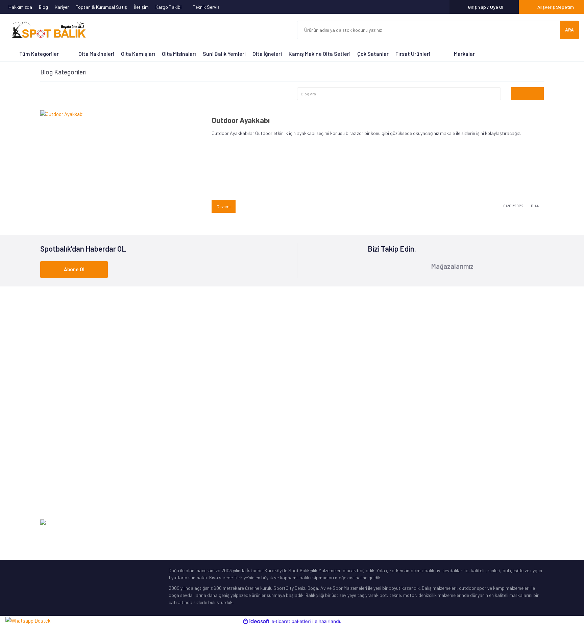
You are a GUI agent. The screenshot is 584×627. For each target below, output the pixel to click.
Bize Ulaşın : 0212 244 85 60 (293, 345)
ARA (569, 29)
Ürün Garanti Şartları (318, 470)
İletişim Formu (439, 408)
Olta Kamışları (138, 53)
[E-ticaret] (291, 621)
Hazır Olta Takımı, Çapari (65, 449)
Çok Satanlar (373, 53)
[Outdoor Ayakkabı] (120, 164)
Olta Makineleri (96, 53)
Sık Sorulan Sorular (317, 460)
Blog (43, 7)
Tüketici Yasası (440, 481)
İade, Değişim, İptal (445, 449)
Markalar (464, 53)
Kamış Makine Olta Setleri (319, 53)
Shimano (178, 408)
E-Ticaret (534, 523)
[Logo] (45, 30)
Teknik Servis (207, 7)
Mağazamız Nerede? (317, 429)
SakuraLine (180, 460)
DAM (173, 481)
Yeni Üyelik (435, 418)
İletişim (141, 7)
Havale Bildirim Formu (447, 429)
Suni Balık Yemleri (224, 53)
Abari (174, 470)
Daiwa (175, 429)
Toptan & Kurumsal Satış (101, 7)
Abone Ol (74, 269)
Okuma (176, 418)
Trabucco (178, 439)
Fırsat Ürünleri (412, 53)
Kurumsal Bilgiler (314, 449)
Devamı (223, 206)
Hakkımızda (20, 7)
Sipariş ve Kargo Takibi (449, 439)
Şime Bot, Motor (56, 491)
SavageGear (181, 491)
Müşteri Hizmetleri (315, 418)
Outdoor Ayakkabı (241, 120)
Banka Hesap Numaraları (322, 439)
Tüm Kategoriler (39, 53)
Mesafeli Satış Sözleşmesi (451, 470)
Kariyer (62, 7)
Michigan (177, 449)
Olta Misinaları (179, 53)
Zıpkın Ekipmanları (58, 481)
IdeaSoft (509, 523)
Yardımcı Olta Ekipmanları (66, 470)
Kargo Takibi (168, 7)
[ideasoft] (256, 621)
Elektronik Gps (55, 502)
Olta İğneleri (267, 53)
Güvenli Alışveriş (441, 460)
